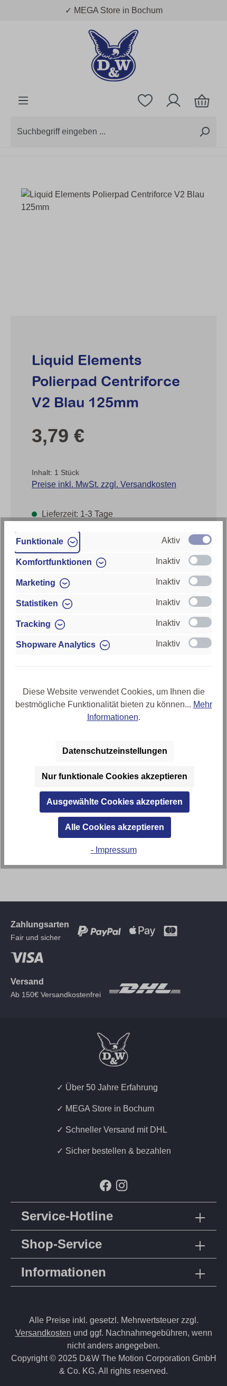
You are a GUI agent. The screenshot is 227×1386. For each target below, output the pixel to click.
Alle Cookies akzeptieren (114, 827)
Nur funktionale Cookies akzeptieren (114, 776)
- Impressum (114, 849)
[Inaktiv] (200, 560)
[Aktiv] (200, 539)
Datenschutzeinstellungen (114, 750)
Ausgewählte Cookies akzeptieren (114, 801)
